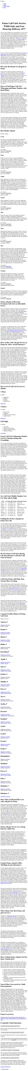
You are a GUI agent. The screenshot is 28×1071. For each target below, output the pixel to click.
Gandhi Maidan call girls (14, 1018)
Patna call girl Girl (5, 882)
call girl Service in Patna (8, 527)
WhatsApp (3, 625)
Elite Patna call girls (11, 915)
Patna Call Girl (6, 813)
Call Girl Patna (14, 892)
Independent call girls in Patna (15, 330)
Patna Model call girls (14, 588)
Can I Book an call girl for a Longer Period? (10, 1050)
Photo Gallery (6, 6)
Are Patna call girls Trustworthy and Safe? (10, 1057)
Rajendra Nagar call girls (6, 1017)
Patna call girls (21, 39)
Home (4, 3)
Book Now (8, 151)
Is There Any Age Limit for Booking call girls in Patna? (12, 1032)
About (4, 5)
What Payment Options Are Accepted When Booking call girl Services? (14, 1039)
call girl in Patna (21, 603)
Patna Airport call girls (17, 1017)
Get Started (3, 433)
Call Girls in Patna (22, 311)
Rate (4, 7)
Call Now (8, 625)
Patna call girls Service (6, 948)
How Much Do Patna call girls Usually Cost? (10, 1026)
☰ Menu (3, 1)
